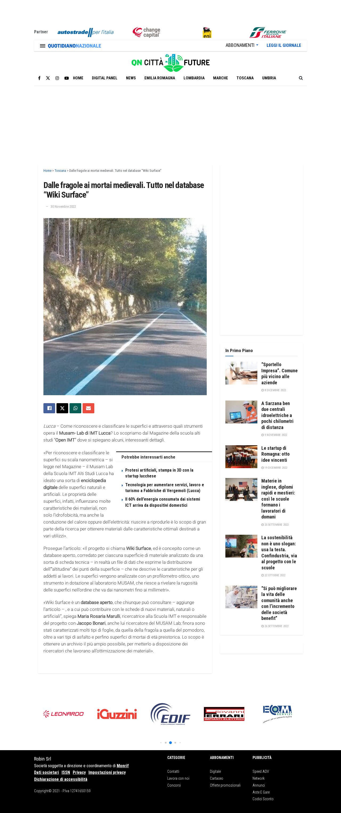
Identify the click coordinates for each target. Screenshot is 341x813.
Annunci (259, 785)
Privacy (79, 772)
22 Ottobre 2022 (274, 575)
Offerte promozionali (225, 785)
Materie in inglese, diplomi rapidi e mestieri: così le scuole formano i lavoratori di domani (278, 499)
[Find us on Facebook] (39, 78)
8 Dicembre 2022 (275, 390)
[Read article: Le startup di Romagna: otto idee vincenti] (241, 456)
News (131, 78)
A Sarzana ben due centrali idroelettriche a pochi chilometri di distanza (277, 415)
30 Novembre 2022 (63, 207)
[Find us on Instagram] (57, 78)
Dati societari (46, 772)
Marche (220, 78)
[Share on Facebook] (49, 408)
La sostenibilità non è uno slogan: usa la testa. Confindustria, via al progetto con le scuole (279, 552)
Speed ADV (261, 771)
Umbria (269, 78)
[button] (160, 742)
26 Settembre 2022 (276, 626)
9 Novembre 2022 (275, 435)
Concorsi (174, 785)
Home (78, 78)
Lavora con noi (178, 778)
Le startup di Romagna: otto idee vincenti (275, 454)
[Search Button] (301, 78)
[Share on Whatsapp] (75, 408)
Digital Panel (104, 78)
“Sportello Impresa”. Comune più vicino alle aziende (279, 373)
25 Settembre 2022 (276, 524)
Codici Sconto (263, 799)
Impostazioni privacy (107, 772)
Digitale (215, 771)
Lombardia (194, 78)
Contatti (173, 771)
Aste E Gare (261, 792)
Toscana (245, 78)
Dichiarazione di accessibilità (60, 779)
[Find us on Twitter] (48, 78)
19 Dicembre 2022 (275, 467)
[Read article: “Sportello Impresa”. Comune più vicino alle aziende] (241, 373)
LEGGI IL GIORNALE (284, 45)
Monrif (123, 765)
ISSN (66, 772)
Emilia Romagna (159, 78)
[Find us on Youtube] (66, 78)
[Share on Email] (88, 408)
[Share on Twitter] (62, 408)
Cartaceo (216, 778)
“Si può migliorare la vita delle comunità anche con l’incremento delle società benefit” (279, 603)
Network (259, 778)
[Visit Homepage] (170, 61)
